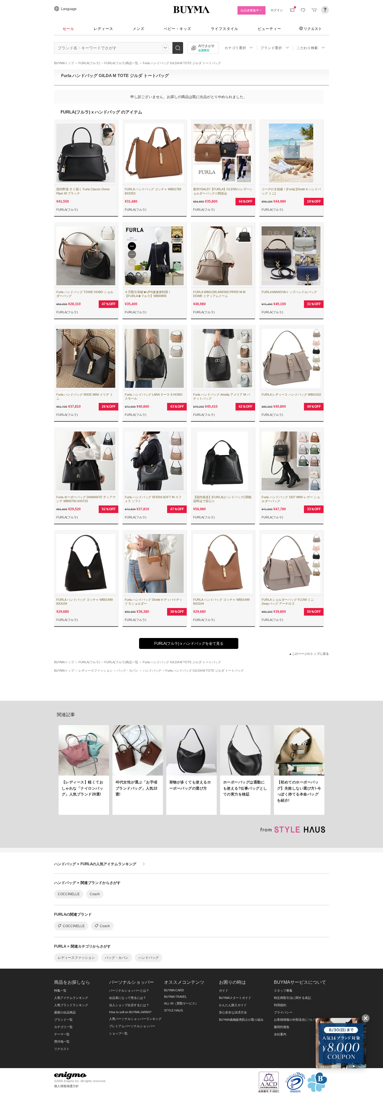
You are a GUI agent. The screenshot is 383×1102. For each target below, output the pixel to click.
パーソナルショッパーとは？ (129, 990)
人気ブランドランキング (71, 1005)
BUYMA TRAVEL (175, 996)
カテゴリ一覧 (63, 1027)
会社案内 (280, 1034)
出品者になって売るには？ (127, 997)
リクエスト (313, 29)
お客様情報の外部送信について (295, 1019)
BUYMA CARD (174, 990)
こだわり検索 (307, 48)
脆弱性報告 (281, 1027)
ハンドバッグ (149, 958)
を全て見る (188, 643)
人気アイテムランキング (71, 997)
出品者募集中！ (251, 10)
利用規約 (280, 1005)
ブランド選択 (271, 48)
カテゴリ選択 (235, 48)
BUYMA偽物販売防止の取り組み (241, 1019)
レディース (103, 29)
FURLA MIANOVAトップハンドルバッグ (289, 292)
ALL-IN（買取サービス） (181, 1003)
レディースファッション (76, 958)
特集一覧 (60, 990)
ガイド (223, 990)
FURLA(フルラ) (67, 209)
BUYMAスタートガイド (235, 997)
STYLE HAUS (173, 1010)
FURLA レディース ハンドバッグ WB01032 (291, 394)
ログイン (277, 10)
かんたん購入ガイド (233, 1005)
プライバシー (283, 1012)
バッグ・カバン (116, 958)
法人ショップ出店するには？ (129, 1005)
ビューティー (269, 29)
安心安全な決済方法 (233, 1012)
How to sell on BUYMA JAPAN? (130, 1012)
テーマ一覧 (62, 1034)
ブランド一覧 (63, 1019)
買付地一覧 (62, 1041)
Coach (95, 894)
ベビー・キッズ (177, 29)
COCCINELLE (69, 894)
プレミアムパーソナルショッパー (132, 1026)
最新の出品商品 (65, 1012)
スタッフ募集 (283, 990)
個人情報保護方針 (66, 1086)
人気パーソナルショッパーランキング (135, 1018)
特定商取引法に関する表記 (292, 997)
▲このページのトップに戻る (309, 653)
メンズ (138, 29)
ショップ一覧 (118, 1033)
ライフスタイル (224, 29)
